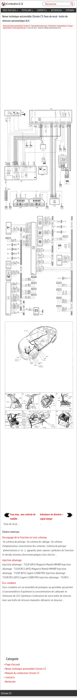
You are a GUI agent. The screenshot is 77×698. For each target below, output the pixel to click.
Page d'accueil (10, 10)
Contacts (42, 10)
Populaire (27, 10)
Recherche (56, 10)
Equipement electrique (39, 26)
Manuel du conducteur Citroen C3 (22, 673)
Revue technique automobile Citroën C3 (16, 26)
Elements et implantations (57, 26)
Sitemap (70, 10)
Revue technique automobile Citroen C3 (25, 668)
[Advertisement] (38, 67)
